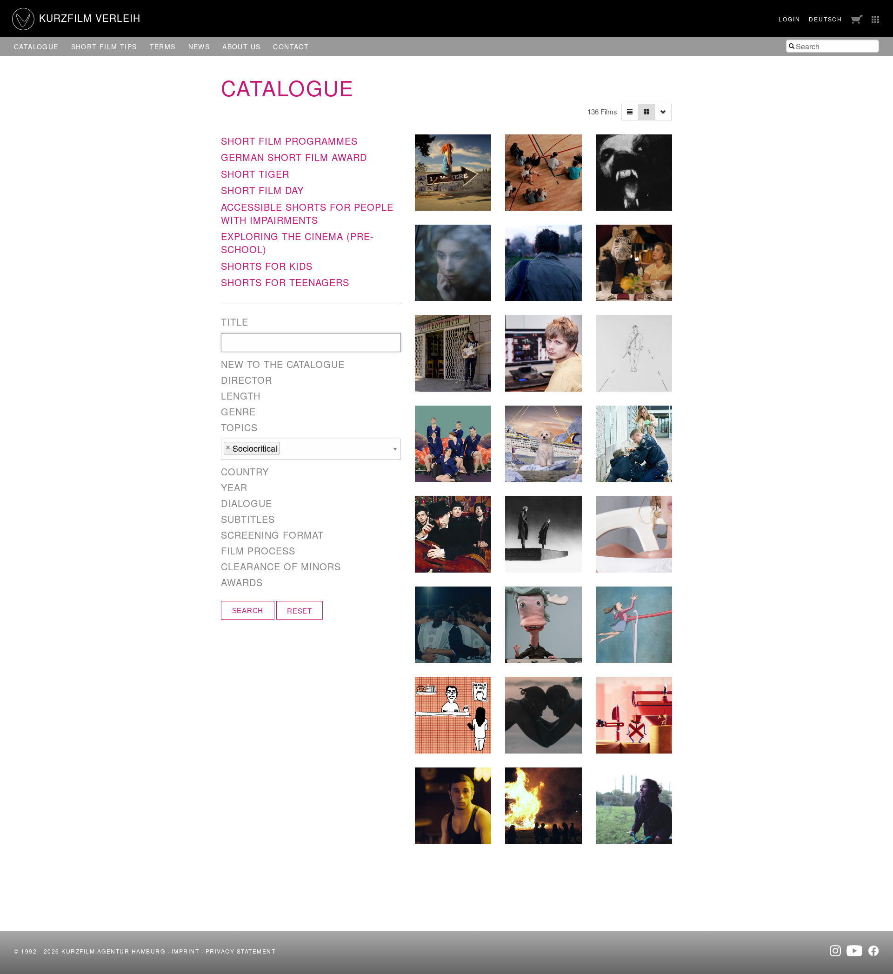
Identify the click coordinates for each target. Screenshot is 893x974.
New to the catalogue (283, 364)
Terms (163, 46)
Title (234, 322)
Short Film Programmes (289, 140)
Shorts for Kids (267, 266)
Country (245, 471)
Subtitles (248, 519)
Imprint (186, 951)
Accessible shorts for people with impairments (307, 213)
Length (240, 395)
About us (241, 46)
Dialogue (246, 503)
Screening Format (272, 535)
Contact (291, 46)
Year (234, 487)
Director (246, 380)
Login (789, 19)
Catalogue (36, 46)
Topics (239, 427)
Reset (299, 610)
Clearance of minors (281, 566)
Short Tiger (255, 173)
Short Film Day (262, 190)
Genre (238, 411)
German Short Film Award (294, 157)
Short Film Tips (104, 46)
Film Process (258, 550)
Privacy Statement (241, 951)
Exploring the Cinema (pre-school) (297, 242)
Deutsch (825, 19)
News (199, 46)
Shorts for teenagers (285, 282)
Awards (242, 582)
